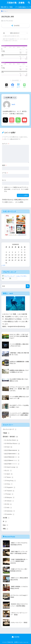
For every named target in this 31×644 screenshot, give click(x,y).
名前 (4, 165)
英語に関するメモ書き (7, 7)
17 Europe (8, 494)
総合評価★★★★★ (11, 450)
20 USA (7, 504)
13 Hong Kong (9, 480)
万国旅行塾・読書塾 (16, 2)
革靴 (5, 528)
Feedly (18, 123)
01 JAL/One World (11, 440)
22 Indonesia (9, 511)
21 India (7, 507)
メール (5, 173)
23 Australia (9, 514)
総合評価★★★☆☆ (11, 457)
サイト (4, 180)
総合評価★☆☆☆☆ (11, 463)
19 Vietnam (8, 501)
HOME (16, 637)
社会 (5, 525)
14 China (8, 484)
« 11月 (3, 265)
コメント (5, 143)
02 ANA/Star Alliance (12, 443)
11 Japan (8, 474)
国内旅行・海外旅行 (10, 436)
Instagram (11, 123)
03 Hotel (8, 447)
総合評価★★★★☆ (11, 453)
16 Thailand (9, 490)
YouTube (24, 123)
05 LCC (7, 470)
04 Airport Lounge (11, 467)
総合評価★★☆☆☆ (11, 460)
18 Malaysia (9, 497)
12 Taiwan (8, 477)
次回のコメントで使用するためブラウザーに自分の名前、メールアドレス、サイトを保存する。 (16, 189)
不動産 (6, 433)
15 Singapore (9, 487)
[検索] (28, 286)
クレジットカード (9, 429)
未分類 (6, 517)
